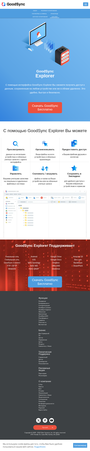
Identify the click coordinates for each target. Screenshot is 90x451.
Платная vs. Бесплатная (43, 323)
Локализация (43, 393)
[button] (45, 427)
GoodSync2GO (43, 316)
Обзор (35, 10)
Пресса (41, 387)
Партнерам (42, 373)
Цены (40, 342)
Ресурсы (41, 344)
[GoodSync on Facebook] (45, 420)
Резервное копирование (49, 10)
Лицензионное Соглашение (44, 398)
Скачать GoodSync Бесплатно (45, 107)
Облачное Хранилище (43, 313)
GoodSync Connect (45, 308)
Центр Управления (43, 339)
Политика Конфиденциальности (46, 402)
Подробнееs (40, 446)
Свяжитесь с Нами (45, 346)
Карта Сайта (43, 410)
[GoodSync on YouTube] (51, 420)
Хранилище (54, 13)
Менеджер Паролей (42, 407)
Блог (40, 389)
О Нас (41, 384)
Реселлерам (43, 376)
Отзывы (41, 391)
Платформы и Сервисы (43, 319)
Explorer (54, 17)
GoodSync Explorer (45, 310)
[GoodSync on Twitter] (38, 420)
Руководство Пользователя (43, 362)
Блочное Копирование (40, 17)
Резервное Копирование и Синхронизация (44, 303)
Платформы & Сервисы (39, 13)
